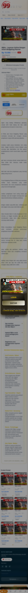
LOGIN (13, 297)
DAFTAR (13, 303)
